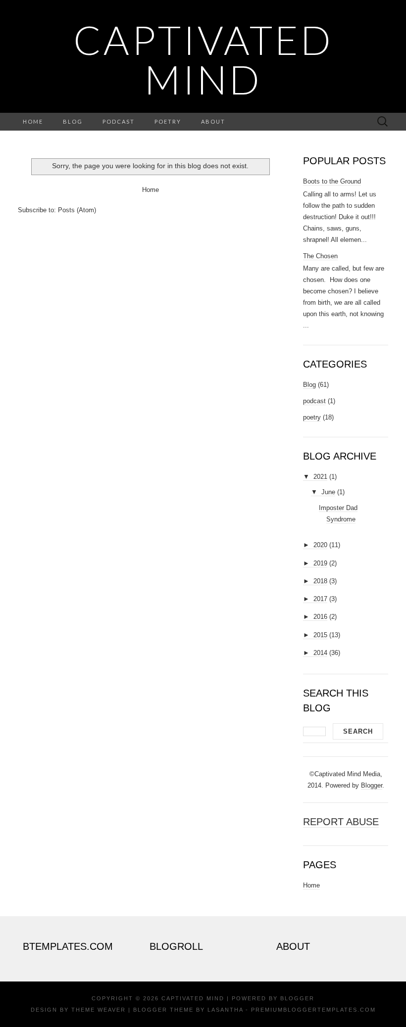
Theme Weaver (98, 1010)
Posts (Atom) (77, 210)
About (213, 121)
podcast (314, 401)
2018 (320, 581)
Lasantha (225, 1010)
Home (33, 121)
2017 (320, 599)
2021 (320, 476)
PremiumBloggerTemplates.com (313, 1010)
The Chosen (320, 256)
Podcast (118, 121)
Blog (73, 121)
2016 (320, 616)
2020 (320, 545)
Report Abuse (341, 821)
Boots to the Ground (332, 181)
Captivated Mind (203, 59)
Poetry (167, 121)
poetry (312, 417)
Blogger (371, 785)
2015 (320, 635)
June (328, 492)
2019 (320, 563)
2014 (320, 652)
